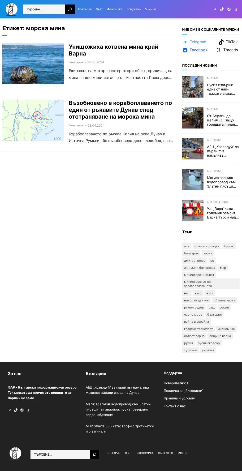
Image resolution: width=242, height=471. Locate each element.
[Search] (70, 9)
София (224, 307)
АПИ (187, 246)
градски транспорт (198, 329)
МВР (223, 268)
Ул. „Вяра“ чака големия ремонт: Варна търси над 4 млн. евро (223, 213)
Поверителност (176, 383)
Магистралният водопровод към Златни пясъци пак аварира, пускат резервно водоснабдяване (221, 182)
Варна (207, 253)
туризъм (190, 350)
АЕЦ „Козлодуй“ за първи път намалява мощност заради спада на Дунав (223, 151)
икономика (226, 329)
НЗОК (209, 293)
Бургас (229, 246)
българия (214, 314)
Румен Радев (194, 307)
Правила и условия (179, 398)
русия (188, 343)
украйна (208, 350)
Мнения (212, 78)
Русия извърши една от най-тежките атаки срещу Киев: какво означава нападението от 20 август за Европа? (223, 89)
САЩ (212, 307)
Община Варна (224, 300)
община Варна (220, 336)
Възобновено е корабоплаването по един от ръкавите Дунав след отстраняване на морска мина (120, 110)
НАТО (197, 293)
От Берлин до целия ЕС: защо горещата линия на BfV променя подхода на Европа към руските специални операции (221, 120)
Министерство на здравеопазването (198, 284)
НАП (187, 293)
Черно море (193, 314)
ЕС (212, 260)
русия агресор (209, 343)
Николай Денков (196, 300)
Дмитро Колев (194, 260)
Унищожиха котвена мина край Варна (113, 50)
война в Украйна (196, 321)
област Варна (194, 336)
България (76, 62)
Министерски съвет (199, 275)
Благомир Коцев (206, 246)
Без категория (217, 202)
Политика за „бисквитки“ (183, 391)
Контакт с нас (175, 406)
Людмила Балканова (199, 268)
